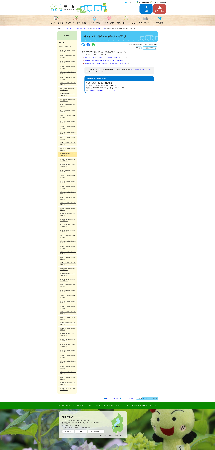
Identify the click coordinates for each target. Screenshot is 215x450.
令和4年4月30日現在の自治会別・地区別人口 (68, 312)
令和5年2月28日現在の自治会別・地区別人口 (68, 258)
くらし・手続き (56, 23)
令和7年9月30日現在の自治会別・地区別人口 (68, 105)
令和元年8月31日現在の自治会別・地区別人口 (67, 389)
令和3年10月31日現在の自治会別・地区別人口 (67, 345)
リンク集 (125, 405)
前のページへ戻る (112, 398)
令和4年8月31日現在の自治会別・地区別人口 (68, 291)
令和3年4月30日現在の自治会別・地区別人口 (68, 378)
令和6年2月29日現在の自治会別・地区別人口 (68, 209)
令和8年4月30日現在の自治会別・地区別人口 (68, 67)
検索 (146, 11)
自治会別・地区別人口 (98, 28)
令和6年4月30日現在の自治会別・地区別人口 (68, 198)
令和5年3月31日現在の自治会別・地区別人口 (68, 252)
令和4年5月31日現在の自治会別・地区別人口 (68, 307)
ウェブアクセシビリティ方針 (99, 405)
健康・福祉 (109, 23)
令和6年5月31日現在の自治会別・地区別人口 (68, 192)
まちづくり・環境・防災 (76, 23)
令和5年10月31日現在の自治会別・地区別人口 (67, 231)
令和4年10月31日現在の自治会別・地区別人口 (67, 280)
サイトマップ (131, 2)
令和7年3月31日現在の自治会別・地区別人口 (68, 138)
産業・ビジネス (145, 23)
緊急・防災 (160, 11)
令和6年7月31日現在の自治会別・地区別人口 (68, 181)
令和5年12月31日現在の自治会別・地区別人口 (67, 220)
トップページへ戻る (128, 398)
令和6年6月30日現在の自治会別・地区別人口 (68, 187)
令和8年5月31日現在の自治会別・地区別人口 (68, 62)
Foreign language (144, 2)
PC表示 (139, 398)
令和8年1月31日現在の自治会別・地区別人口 (68, 83)
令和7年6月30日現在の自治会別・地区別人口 (68, 122)
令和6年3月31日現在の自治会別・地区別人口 (68, 203)
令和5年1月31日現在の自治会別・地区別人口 (68, 263)
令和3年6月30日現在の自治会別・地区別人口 (68, 367)
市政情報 (160, 23)
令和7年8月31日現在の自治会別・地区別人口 (68, 111)
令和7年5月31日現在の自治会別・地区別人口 (68, 127)
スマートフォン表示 (150, 398)
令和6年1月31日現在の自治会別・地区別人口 (68, 214)
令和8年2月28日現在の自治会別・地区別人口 (68, 78)
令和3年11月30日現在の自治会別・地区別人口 (67, 340)
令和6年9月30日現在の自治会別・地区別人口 (68, 171)
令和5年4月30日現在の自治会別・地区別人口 (68, 247)
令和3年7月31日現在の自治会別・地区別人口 (68, 361)
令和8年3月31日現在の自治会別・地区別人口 (68, 72)
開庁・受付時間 (96, 431)
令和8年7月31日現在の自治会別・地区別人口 (68, 51)
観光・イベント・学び (126, 23)
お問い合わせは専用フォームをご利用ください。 (103, 90)
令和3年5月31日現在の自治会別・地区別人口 (68, 372)
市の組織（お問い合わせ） (150, 405)
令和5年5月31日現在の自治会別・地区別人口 (68, 241)
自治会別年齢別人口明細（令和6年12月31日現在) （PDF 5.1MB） (106, 63)
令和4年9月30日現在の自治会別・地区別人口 (68, 285)
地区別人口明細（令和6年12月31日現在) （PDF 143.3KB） (104, 60)
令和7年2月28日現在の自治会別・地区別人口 (68, 143)
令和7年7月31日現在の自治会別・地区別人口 (68, 116)
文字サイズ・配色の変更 (159, 2)
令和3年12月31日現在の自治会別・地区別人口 (67, 334)
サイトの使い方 (115, 405)
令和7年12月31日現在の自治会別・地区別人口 (67, 89)
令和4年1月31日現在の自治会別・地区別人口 (68, 329)
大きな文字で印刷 (148, 48)
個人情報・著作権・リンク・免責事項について (73, 405)
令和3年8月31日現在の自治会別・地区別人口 (68, 356)
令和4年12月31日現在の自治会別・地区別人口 (67, 269)
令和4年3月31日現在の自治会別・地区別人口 (68, 318)
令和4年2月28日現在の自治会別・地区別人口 (68, 323)
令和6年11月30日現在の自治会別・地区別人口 (67, 160)
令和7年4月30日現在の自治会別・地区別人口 (68, 132)
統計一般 (87, 28)
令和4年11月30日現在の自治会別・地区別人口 (67, 274)
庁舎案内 (68, 431)
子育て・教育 (94, 23)
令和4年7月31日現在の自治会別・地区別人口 (68, 296)
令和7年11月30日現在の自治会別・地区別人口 (67, 94)
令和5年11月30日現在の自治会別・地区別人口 (67, 225)
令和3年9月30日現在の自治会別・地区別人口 (68, 351)
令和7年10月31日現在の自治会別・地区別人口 (67, 100)
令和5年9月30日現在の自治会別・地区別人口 (68, 236)
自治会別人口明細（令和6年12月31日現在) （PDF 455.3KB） (104, 58)
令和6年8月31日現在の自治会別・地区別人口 (68, 176)
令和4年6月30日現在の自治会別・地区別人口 (68, 301)
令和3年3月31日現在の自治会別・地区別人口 (68, 383)
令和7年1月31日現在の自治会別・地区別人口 (68, 149)
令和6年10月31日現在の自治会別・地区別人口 (67, 165)
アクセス (81, 431)
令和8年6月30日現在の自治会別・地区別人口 (68, 56)
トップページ (71, 28)
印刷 (137, 48)
